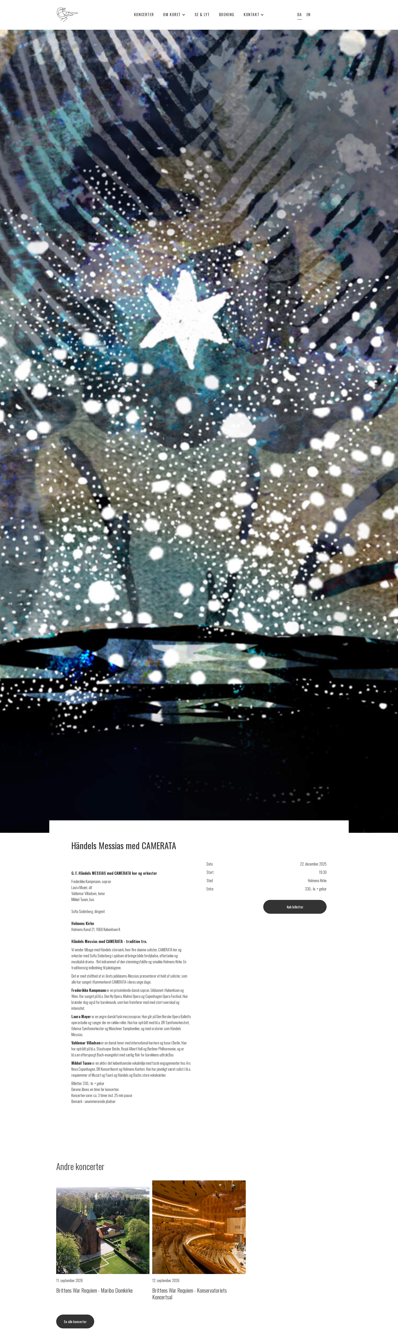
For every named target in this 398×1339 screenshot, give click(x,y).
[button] (174, 15)
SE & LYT (202, 14)
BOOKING (226, 14)
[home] (80, 15)
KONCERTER (144, 14)
